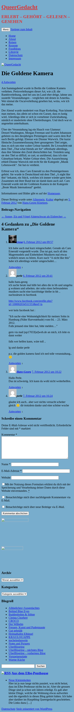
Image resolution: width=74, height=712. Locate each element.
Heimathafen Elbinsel (21, 633)
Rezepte (13, 45)
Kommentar (9, 434)
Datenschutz (16, 55)
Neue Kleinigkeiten (20, 680)
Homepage (54, 193)
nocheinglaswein (18, 640)
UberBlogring (16, 646)
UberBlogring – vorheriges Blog (27, 653)
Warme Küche (17, 659)
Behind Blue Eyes (19, 611)
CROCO (14, 620)
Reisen (12, 42)
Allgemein (39, 199)
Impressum (15, 58)
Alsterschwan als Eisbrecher (48, 216)
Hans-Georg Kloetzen (34, 202)
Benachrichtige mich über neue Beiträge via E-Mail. (35, 506)
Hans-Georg (24, 371)
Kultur (49, 199)
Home (12, 35)
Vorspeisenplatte (18, 656)
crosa (20, 242)
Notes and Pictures (19, 643)
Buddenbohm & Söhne (22, 614)
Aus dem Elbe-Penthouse (29, 673)
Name (5, 464)
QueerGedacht (19, 7)
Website (5, 477)
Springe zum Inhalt (21, 29)
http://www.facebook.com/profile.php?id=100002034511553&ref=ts (30, 302)
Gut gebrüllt (15, 630)
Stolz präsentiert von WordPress (34, 708)
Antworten (15, 267)
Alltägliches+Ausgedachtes (24, 608)
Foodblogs (15, 48)
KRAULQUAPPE (19, 637)
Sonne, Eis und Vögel (15, 216)
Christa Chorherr (18, 617)
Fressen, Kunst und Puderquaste (27, 627)
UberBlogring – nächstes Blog (26, 650)
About (12, 39)
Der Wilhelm (16, 624)
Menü (6, 29)
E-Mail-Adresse (11, 470)
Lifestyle (13, 51)
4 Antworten (8, 82)
